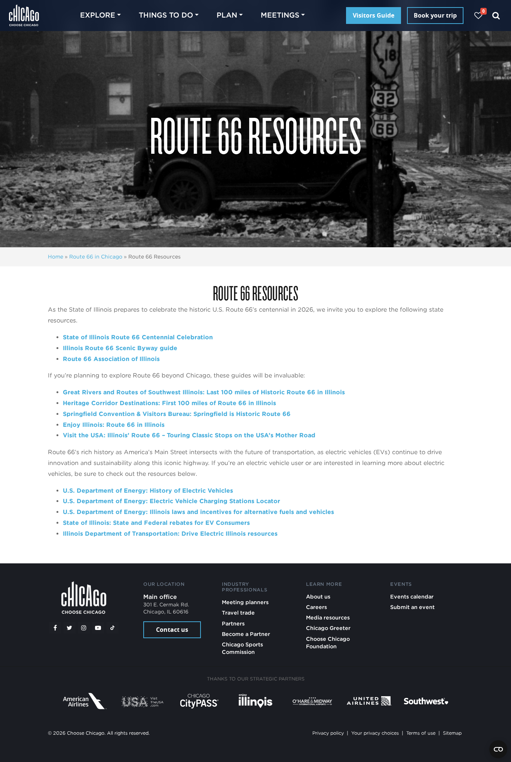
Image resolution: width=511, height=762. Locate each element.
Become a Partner (246, 634)
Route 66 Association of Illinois (111, 358)
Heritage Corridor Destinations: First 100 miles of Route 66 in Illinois (169, 403)
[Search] (496, 15)
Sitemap (452, 733)
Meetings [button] (280, 15)
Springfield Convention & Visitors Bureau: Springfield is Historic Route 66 (177, 413)
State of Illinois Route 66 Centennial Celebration (138, 337)
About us (318, 596)
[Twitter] (70, 627)
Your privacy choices (375, 733)
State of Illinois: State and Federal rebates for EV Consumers (156, 522)
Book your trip (435, 15)
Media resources (328, 617)
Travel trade (238, 612)
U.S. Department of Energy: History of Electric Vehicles (149, 490)
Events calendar (412, 596)
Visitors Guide (373, 15)
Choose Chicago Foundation (328, 642)
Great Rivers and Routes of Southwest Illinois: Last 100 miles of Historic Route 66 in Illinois (205, 392)
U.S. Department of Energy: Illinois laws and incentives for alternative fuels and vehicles (199, 511)
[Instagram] (84, 627)
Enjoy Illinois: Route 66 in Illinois (114, 424)
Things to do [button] (166, 15)
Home (55, 257)
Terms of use (420, 733)
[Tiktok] (113, 627)
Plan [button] (227, 15)
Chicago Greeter (328, 628)
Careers (316, 607)
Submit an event (412, 607)
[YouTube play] (98, 627)
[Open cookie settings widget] (498, 749)
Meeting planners (245, 602)
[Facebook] (55, 627)
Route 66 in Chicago (95, 257)
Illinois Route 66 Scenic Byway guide (120, 348)
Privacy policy (328, 733)
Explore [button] (97, 15)
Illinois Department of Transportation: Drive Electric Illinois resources (170, 533)
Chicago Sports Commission (242, 648)
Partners (233, 623)
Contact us (172, 629)
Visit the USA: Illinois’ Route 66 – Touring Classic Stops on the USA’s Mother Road (190, 435)
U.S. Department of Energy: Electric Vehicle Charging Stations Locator (172, 501)
